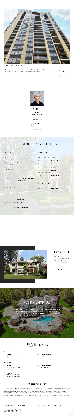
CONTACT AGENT (37, 130)
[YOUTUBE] (16, 410)
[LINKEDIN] (12, 410)
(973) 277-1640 (45, 367)
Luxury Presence (19, 405)
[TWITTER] (20, 410)
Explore (60, 269)
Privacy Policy (56, 405)
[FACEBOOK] (5, 410)
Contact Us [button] (37, 322)
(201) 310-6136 (37, 119)
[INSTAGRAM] (9, 410)
